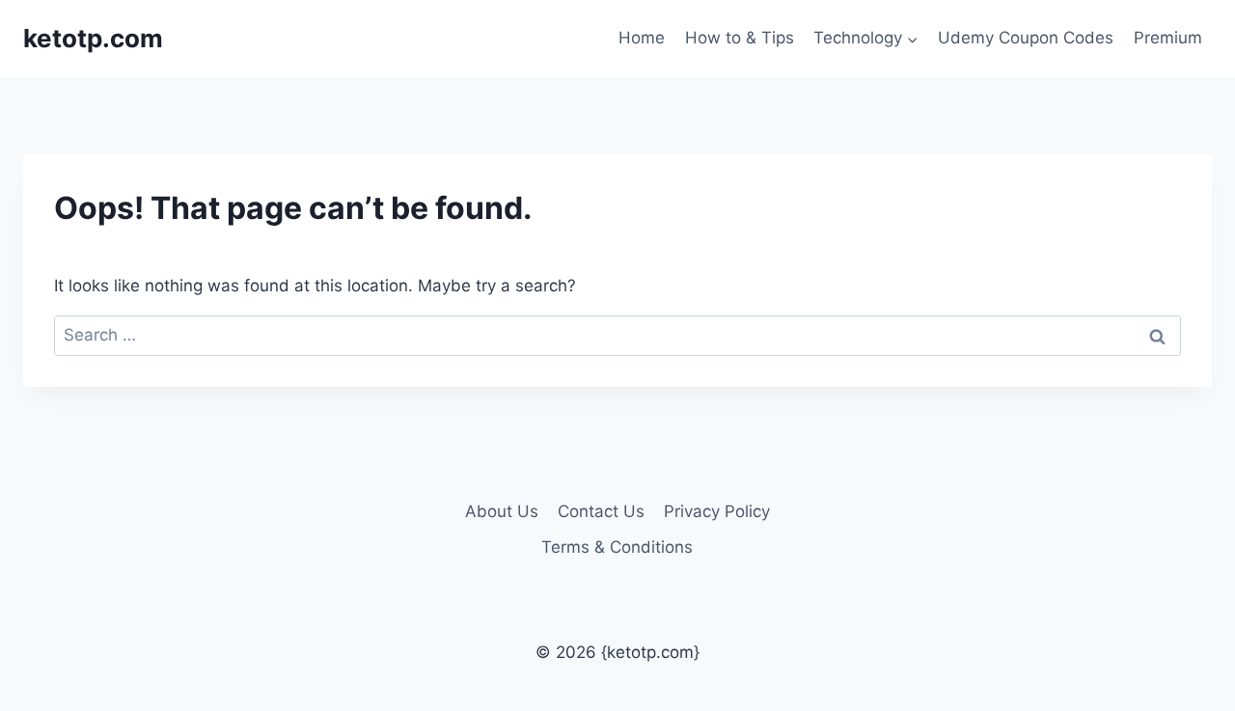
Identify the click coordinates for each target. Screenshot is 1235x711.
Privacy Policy (717, 511)
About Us (501, 511)
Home (641, 37)
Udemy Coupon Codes (1025, 37)
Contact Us (601, 511)
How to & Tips (739, 37)
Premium (1168, 37)
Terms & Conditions (617, 547)
